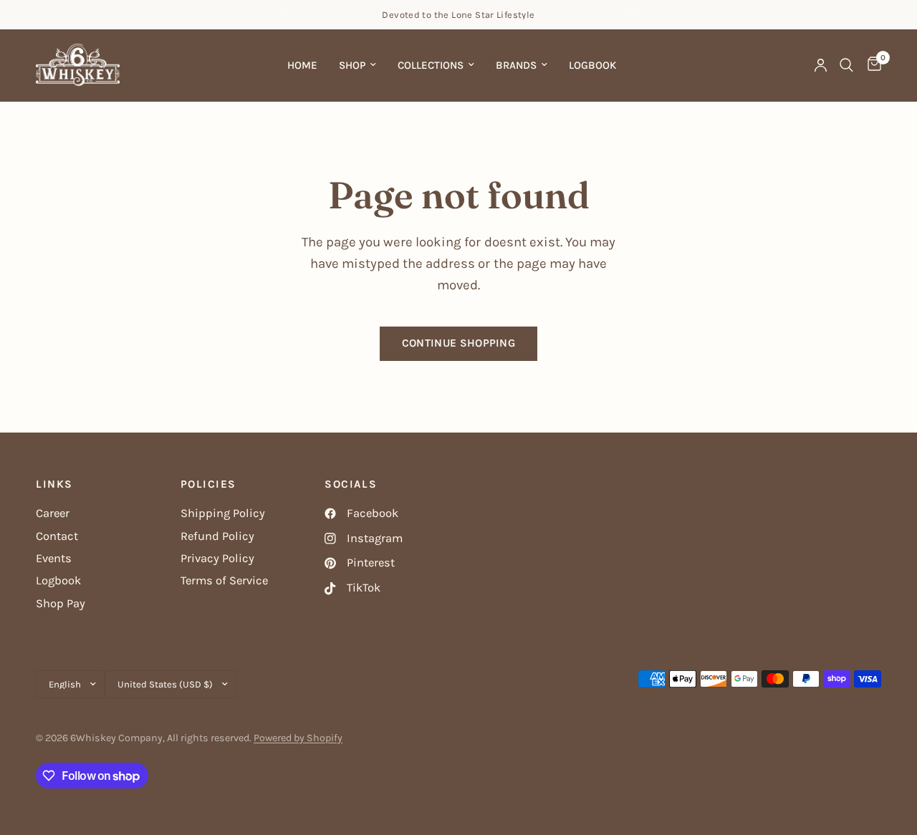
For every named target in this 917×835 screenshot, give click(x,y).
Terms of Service (224, 580)
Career (52, 513)
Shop (352, 65)
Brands (516, 65)
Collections (431, 65)
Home (302, 65)
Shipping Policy (223, 513)
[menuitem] (302, 65)
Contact (57, 536)
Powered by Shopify (298, 738)
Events (54, 558)
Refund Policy (217, 536)
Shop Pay (60, 603)
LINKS (54, 484)
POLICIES (208, 484)
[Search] (846, 65)
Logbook (592, 65)
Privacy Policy (217, 558)
